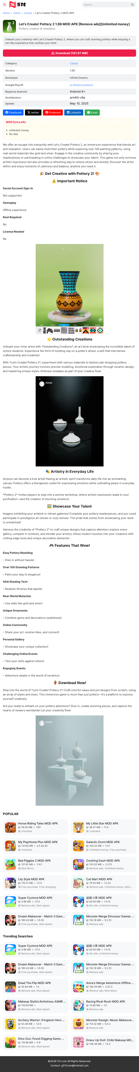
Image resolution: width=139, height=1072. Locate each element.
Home (6, 12)
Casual (28, 12)
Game (16, 12)
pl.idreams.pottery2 (81, 84)
